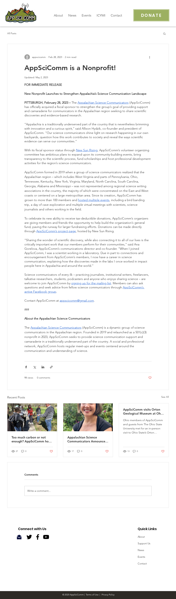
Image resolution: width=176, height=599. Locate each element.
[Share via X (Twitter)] (34, 367)
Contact (142, 563)
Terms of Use (92, 594)
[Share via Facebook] (26, 367)
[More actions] (149, 57)
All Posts (11, 33)
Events (141, 556)
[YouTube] (46, 537)
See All (165, 396)
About (141, 536)
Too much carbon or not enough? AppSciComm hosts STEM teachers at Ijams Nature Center (32, 439)
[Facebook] (37, 537)
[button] (164, 33)
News (141, 550)
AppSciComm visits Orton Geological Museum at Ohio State (143, 411)
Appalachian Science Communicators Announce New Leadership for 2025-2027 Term (86, 439)
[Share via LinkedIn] (43, 367)
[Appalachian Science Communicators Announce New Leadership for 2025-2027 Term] (88, 417)
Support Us (144, 543)
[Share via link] (51, 367)
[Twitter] (29, 537)
